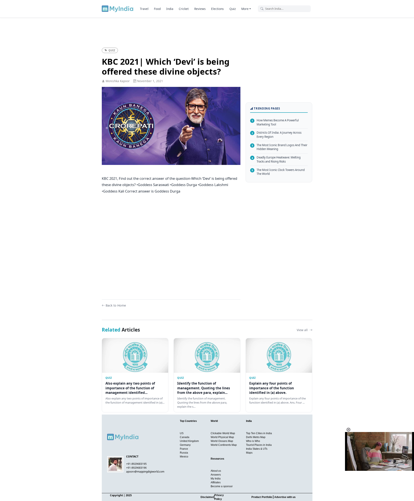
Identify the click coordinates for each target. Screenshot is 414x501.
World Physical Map (222, 437)
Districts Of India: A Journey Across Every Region (276, 135)
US (181, 433)
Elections (217, 9)
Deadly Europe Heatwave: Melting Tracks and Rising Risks (276, 159)
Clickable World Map (223, 433)
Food (157, 9)
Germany (185, 444)
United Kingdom (189, 441)
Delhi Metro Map (255, 437)
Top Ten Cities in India (259, 433)
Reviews (200, 9)
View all (303, 330)
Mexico (184, 456)
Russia (184, 452)
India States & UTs (256, 448)
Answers (216, 474)
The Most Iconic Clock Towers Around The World (278, 172)
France (184, 448)
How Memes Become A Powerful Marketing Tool (275, 122)
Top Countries (188, 421)
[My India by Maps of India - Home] (118, 8)
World (214, 421)
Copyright (116, 495)
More (245, 9)
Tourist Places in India (259, 444)
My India (216, 478)
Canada (184, 437)
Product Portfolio (261, 497)
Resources (217, 458)
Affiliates (216, 482)
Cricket (184, 9)
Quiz (232, 9)
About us (216, 470)
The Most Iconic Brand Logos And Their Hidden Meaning (279, 147)
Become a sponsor (222, 486)
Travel (144, 9)
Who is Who (253, 441)
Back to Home (116, 305)
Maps (249, 452)
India (169, 9)
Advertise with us (285, 497)
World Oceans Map (222, 441)
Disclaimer (207, 497)
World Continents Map (224, 444)
